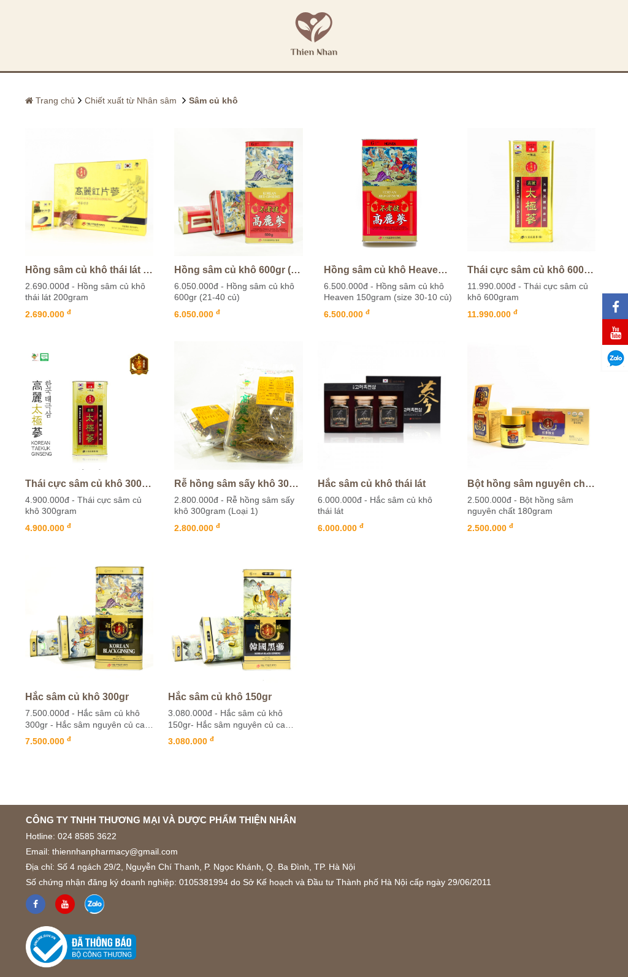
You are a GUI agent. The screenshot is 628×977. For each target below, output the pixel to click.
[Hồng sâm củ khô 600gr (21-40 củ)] (238, 192)
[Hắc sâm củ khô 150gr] (232, 619)
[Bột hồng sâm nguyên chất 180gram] (531, 405)
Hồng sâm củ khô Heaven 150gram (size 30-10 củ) (388, 270)
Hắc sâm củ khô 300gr (77, 697)
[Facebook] (35, 904)
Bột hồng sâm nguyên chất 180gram (531, 483)
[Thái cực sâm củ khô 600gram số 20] (531, 192)
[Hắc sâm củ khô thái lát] (382, 405)
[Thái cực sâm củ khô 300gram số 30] (89, 405)
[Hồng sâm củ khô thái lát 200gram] (89, 192)
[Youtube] (65, 904)
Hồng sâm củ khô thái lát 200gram (89, 270)
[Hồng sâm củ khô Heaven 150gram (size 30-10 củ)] (388, 192)
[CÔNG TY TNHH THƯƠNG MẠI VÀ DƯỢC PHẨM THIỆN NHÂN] (314, 35)
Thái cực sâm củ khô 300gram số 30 (89, 483)
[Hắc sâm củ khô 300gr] (89, 619)
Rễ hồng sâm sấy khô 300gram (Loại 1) (238, 483)
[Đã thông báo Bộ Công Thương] (81, 944)
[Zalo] (94, 904)
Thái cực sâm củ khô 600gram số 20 (531, 270)
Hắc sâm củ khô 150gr (220, 697)
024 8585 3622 (87, 836)
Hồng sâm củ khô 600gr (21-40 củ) (238, 270)
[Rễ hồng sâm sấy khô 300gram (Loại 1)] (238, 405)
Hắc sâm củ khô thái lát (372, 483)
